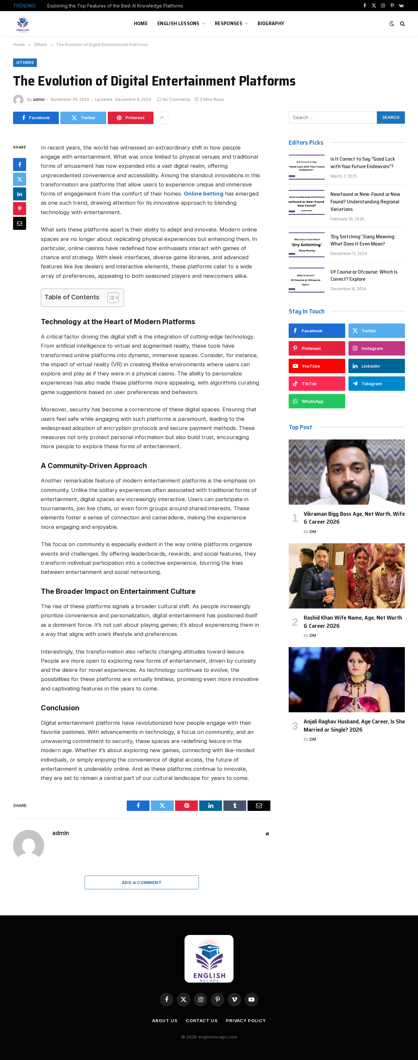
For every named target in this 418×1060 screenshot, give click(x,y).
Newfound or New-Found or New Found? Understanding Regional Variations (365, 202)
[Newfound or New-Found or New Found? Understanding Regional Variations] (307, 202)
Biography (271, 23)
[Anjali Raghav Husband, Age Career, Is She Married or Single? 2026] (347, 679)
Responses (228, 23)
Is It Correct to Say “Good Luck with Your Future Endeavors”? (362, 162)
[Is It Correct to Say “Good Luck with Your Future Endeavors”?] (307, 167)
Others (25, 62)
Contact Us (202, 1020)
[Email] (19, 223)
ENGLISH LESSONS (178, 23)
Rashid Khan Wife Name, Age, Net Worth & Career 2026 (353, 622)
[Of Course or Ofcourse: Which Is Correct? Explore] (307, 280)
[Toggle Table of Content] (110, 297)
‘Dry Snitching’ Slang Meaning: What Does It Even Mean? (363, 240)
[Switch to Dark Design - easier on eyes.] (392, 23)
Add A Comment (142, 882)
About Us (164, 1020)
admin (39, 99)
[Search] (402, 23)
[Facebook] (19, 164)
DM (313, 531)
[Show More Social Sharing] (161, 118)
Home (141, 23)
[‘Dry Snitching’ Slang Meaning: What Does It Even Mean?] (307, 244)
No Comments (176, 99)
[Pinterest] (19, 208)
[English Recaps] (23, 23)
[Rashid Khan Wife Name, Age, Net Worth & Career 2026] (347, 576)
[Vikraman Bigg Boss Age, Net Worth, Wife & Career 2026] (347, 472)
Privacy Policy (246, 1020)
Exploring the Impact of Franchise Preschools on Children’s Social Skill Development (120, 5)
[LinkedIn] (19, 193)
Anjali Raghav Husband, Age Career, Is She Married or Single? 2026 (354, 726)
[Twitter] (19, 179)
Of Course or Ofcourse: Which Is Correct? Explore (363, 275)
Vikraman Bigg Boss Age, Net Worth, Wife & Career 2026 (354, 518)
